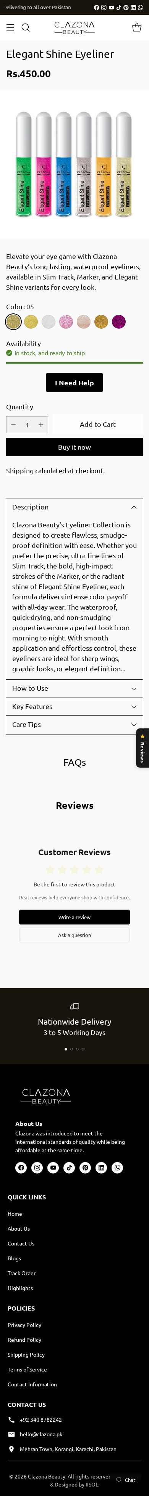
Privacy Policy (24, 1324)
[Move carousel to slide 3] (77, 1049)
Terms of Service (27, 1369)
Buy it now (74, 447)
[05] (13, 322)
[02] (101, 322)
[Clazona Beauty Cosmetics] (74, 27)
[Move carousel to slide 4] (83, 1049)
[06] (31, 322)
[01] (83, 322)
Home (15, 1213)
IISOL (92, 1484)
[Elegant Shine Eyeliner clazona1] (74, 164)
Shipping (20, 470)
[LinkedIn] (133, 7)
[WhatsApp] (140, 7)
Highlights (20, 1287)
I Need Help (74, 382)
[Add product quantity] (41, 425)
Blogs (14, 1258)
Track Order (22, 1272)
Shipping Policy (26, 1354)
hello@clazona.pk (41, 1434)
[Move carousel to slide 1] (66, 1049)
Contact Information (32, 1384)
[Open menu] (10, 27)
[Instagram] (104, 7)
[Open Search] (25, 27)
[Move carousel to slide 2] (71, 1049)
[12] (66, 322)
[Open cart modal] (136, 27)
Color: (20, 306)
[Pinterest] (126, 7)
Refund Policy (24, 1339)
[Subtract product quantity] (13, 425)
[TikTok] (118, 7)
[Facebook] (96, 7)
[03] (119, 322)
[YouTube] (111, 7)
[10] (48, 322)
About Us (19, 1228)
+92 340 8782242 (41, 1419)
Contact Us (21, 1243)
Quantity (19, 406)
